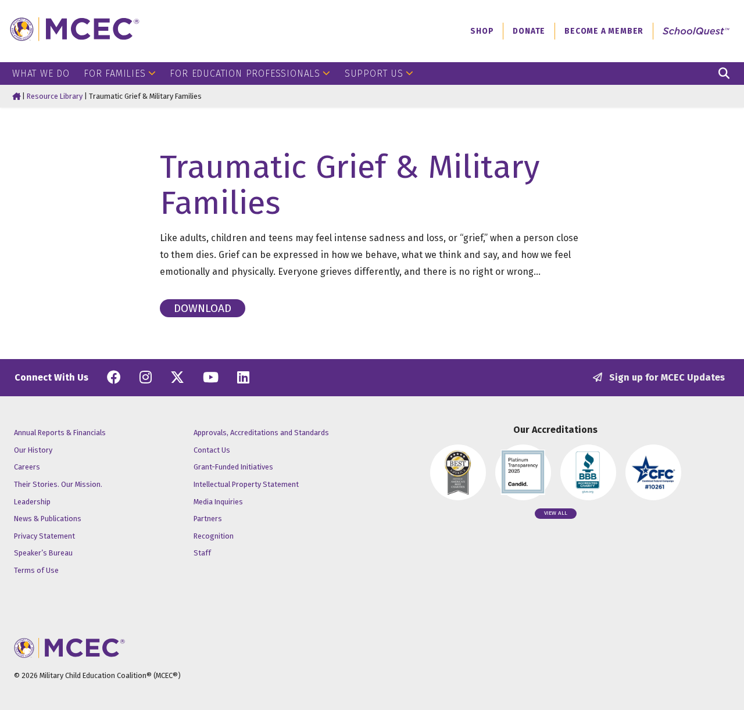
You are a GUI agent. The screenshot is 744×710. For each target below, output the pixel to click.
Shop (481, 31)
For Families (115, 73)
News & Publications (47, 518)
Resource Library (55, 96)
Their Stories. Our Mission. (58, 484)
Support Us (374, 73)
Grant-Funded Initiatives (233, 466)
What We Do (41, 73)
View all (555, 513)
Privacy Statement (44, 536)
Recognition (214, 536)
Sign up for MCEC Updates (666, 377)
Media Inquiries (218, 501)
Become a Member (603, 31)
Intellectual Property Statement (246, 484)
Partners (208, 518)
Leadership (32, 501)
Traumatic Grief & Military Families (350, 185)
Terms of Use (36, 570)
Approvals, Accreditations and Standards (261, 432)
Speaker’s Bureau (43, 552)
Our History (33, 450)
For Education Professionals (245, 73)
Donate (529, 31)
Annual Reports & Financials (60, 432)
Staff (202, 552)
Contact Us (212, 450)
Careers (27, 466)
